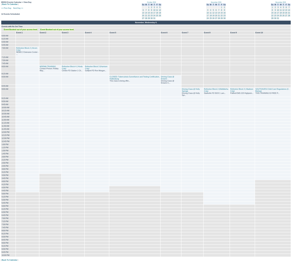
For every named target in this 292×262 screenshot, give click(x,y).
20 (143, 16)
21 (146, 16)
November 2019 (216, 2)
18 (157, 13)
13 (143, 13)
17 (154, 13)
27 (143, 18)
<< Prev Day (6, 8)
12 (160, 10)
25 (157, 16)
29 (149, 18)
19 (160, 13)
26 (160, 16)
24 (154, 16)
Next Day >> (18, 8)
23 (152, 16)
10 (154, 10)
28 (146, 18)
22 (149, 16)
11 (157, 10)
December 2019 (280, 2)
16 (152, 13)
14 (146, 13)
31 (154, 18)
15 (149, 13)
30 (152, 18)
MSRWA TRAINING (48, 66)
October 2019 (151, 2)
